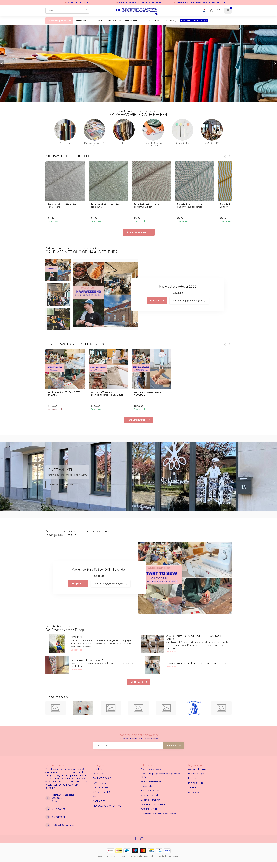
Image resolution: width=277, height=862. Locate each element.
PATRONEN (98, 774)
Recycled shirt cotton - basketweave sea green (189, 205)
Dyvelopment (173, 856)
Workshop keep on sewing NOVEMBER (148, 393)
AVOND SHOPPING (149, 809)
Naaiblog (171, 20)
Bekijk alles (137, 682)
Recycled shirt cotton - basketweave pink (146, 205)
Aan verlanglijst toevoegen (187, 300)
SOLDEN (97, 797)
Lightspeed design (157, 856)
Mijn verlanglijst (195, 783)
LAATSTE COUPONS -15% (194, 20)
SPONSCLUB (78, 637)
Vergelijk (192, 787)
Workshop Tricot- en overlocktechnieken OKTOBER (107, 393)
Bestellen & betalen (150, 790)
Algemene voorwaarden (152, 769)
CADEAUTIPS (99, 801)
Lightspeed (143, 856)
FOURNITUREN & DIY (103, 778)
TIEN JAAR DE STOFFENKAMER (122, 20)
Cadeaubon (96, 20)
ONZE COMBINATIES (102, 787)
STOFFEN (97, 769)
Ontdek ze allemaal (136, 232)
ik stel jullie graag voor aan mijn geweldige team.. (160, 775)
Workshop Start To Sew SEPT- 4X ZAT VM (64, 393)
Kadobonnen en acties (151, 781)
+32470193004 (58, 808)
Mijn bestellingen (196, 774)
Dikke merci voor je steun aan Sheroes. (159, 814)
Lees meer (76, 650)
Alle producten (195, 792)
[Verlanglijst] (218, 11)
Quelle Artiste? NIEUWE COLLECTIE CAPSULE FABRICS (194, 637)
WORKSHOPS (99, 783)
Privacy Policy (147, 786)
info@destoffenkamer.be (63, 825)
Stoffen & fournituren (150, 800)
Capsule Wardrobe (152, 20)
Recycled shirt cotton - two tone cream (62, 205)
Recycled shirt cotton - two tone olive (105, 205)
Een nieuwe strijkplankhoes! (87, 660)
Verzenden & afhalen (150, 795)
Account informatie (197, 769)
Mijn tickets (193, 778)
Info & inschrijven (137, 420)
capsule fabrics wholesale (153, 804)
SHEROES (81, 20)
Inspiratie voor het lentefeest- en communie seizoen (196, 663)
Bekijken (154, 300)
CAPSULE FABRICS (101, 792)
